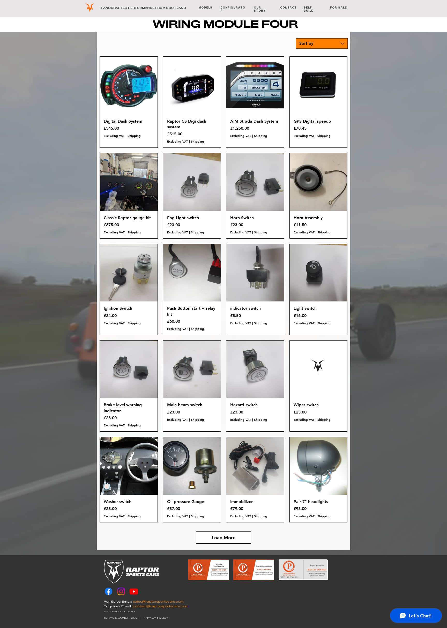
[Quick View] (129, 85)
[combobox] (322, 43)
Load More (223, 538)
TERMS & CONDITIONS (120, 617)
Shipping (134, 136)
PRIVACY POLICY (155, 617)
